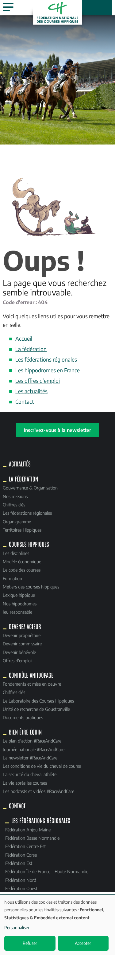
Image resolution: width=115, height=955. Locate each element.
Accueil (23, 338)
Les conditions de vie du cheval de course (42, 766)
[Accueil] (57, 12)
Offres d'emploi (17, 660)
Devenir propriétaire (21, 635)
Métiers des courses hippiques (31, 586)
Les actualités (31, 391)
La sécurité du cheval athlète (29, 774)
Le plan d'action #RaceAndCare (32, 740)
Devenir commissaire (22, 643)
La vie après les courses (25, 783)
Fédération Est (18, 863)
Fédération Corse (21, 855)
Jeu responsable (17, 612)
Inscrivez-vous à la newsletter (57, 430)
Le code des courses (21, 570)
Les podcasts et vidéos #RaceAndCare (38, 791)
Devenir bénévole (19, 652)
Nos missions (15, 496)
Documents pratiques (23, 717)
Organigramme (17, 521)
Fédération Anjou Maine (28, 829)
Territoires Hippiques (22, 530)
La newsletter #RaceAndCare (30, 757)
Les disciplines (16, 553)
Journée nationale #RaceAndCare (33, 749)
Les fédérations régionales (46, 359)
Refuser (30, 943)
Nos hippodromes (19, 603)
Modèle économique (22, 561)
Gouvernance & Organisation (30, 487)
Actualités (20, 463)
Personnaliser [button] (16, 927)
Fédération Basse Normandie (32, 838)
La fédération (31, 349)
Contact (24, 401)
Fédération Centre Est (25, 846)
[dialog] (57, 925)
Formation (12, 578)
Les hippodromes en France (47, 370)
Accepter (83, 943)
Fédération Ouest (21, 888)
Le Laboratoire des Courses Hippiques (38, 700)
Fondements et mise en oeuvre (32, 684)
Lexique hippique (19, 595)
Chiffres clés (14, 504)
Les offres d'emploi (37, 380)
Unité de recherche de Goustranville (36, 709)
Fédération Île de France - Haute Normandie (46, 871)
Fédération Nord (20, 880)
